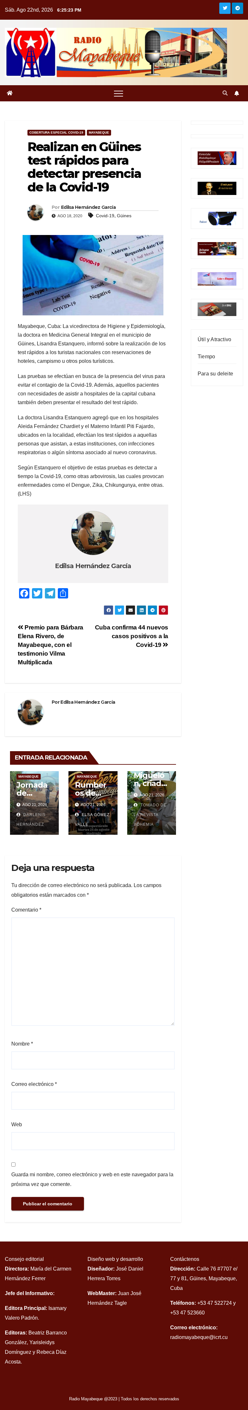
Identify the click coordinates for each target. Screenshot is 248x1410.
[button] (225, 93)
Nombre (22, 1044)
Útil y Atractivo (214, 339)
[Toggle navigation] (118, 93)
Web (16, 1124)
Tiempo (206, 356)
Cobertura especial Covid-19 (56, 132)
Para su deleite (215, 373)
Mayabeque (99, 132)
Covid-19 (105, 215)
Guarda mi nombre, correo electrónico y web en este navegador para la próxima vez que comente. (92, 1179)
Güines (124, 215)
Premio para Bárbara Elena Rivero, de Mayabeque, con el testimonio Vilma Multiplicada (50, 645)
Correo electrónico (34, 1084)
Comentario (26, 910)
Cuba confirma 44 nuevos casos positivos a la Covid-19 (131, 636)
